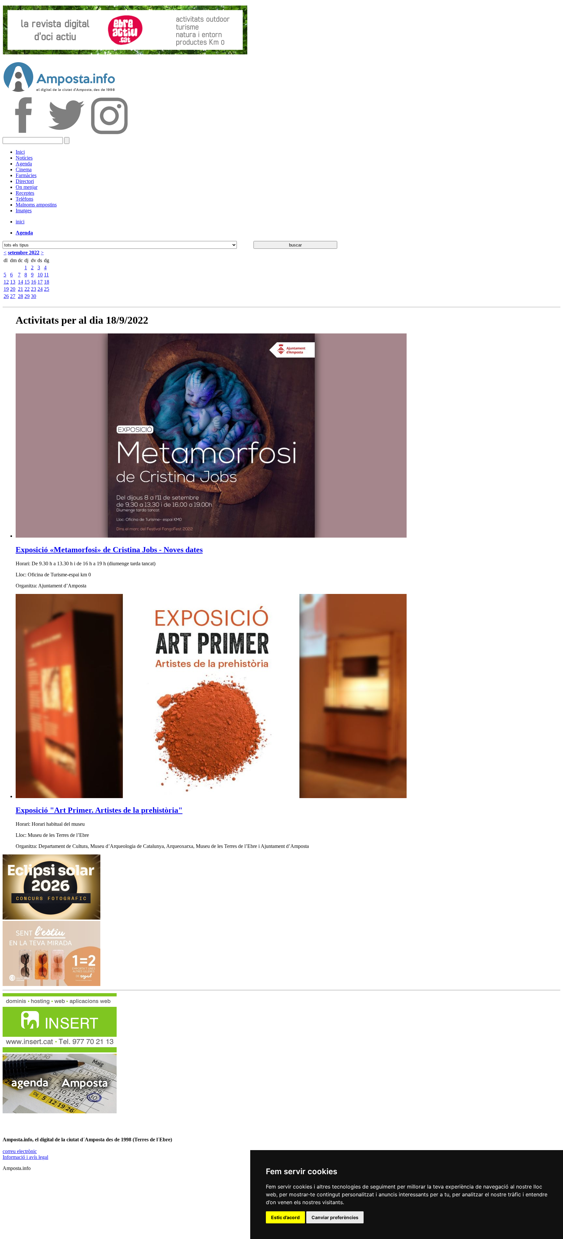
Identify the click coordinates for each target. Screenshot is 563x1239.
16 (33, 282)
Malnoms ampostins (36, 204)
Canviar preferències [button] (334, 1217)
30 (33, 296)
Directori (25, 181)
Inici (20, 152)
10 (40, 274)
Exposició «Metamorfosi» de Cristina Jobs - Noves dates (109, 549)
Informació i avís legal (25, 1157)
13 (12, 282)
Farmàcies (26, 175)
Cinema (24, 169)
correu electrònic (20, 1151)
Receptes (25, 193)
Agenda (24, 163)
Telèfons (24, 199)
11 (46, 274)
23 (33, 289)
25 (46, 289)
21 (20, 289)
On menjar (26, 187)
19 (6, 289)
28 (20, 296)
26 (6, 296)
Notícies (24, 158)
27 (12, 296)
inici (20, 221)
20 (12, 289)
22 (27, 289)
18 (46, 282)
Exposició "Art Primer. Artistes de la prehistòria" (99, 810)
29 (27, 296)
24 (40, 289)
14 (20, 282)
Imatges (24, 210)
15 (27, 282)
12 (6, 282)
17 (40, 282)
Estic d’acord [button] (285, 1217)
